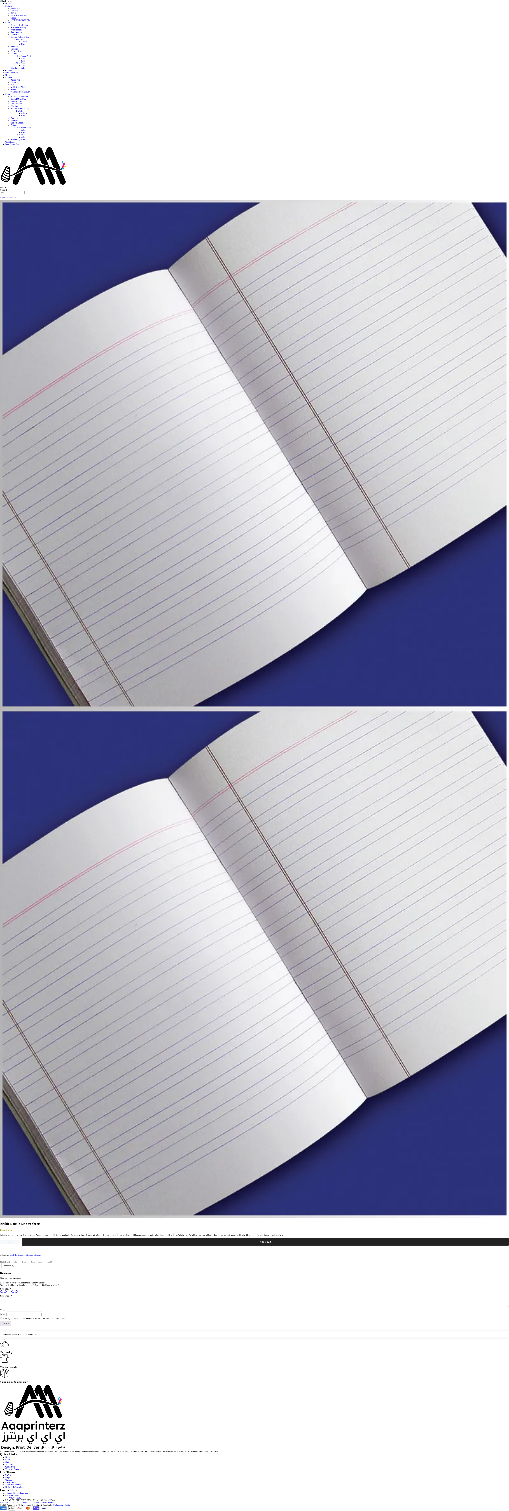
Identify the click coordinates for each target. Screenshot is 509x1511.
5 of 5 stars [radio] (16, 1291)
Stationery (38, 1255)
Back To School (16, 1255)
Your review (6, 1296)
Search (3, 187)
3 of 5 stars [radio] (9, 1291)
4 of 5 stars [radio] (12, 1291)
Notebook (29, 1255)
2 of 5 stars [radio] (5, 1291)
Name (3, 1310)
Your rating (5, 1289)
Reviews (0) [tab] (9, 1265)
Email (3, 1314)
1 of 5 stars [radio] (1, 1291)
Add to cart (265, 1242)
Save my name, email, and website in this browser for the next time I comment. (36, 1318)
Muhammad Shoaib (61, 1505)
